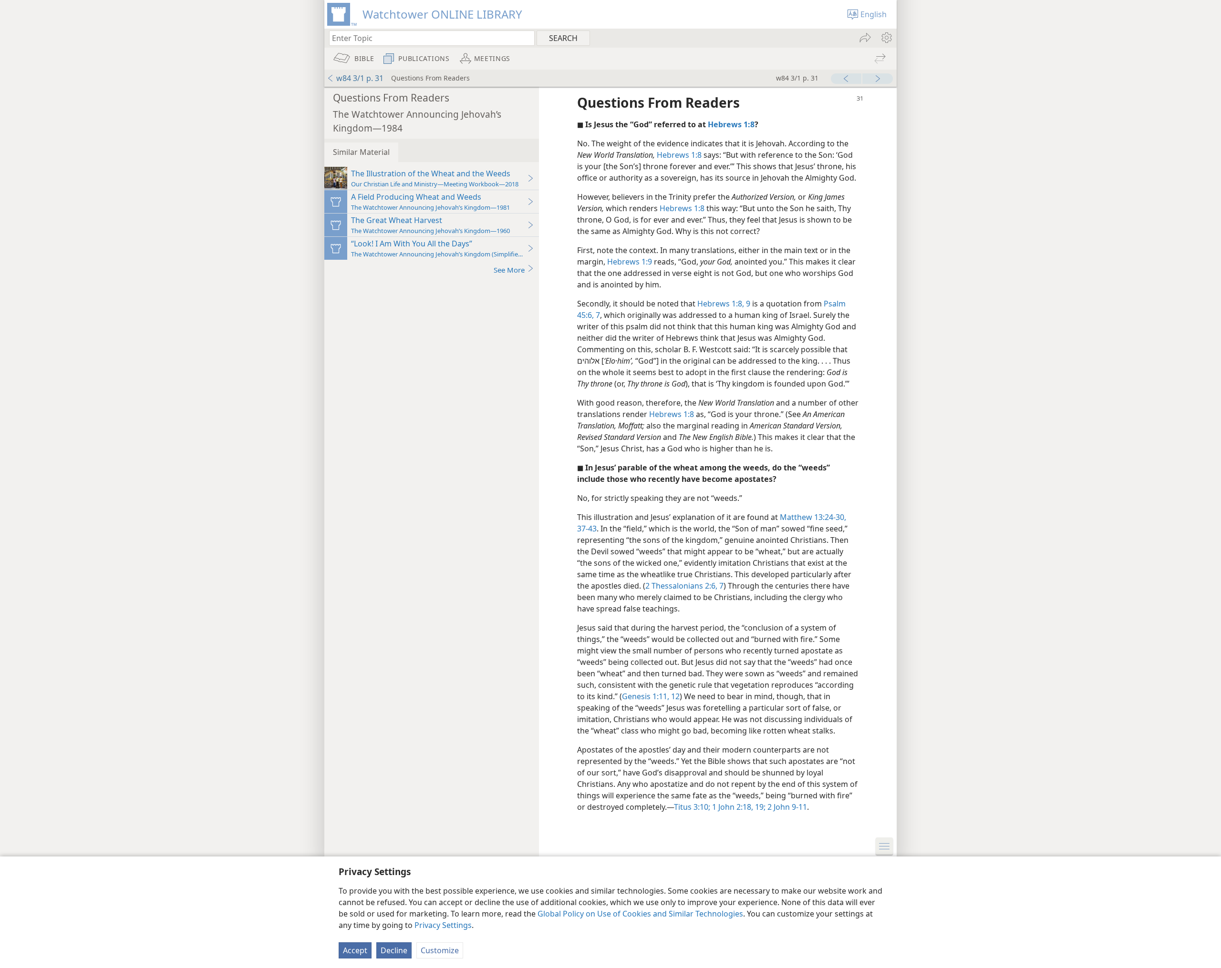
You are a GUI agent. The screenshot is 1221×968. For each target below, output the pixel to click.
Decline (394, 950)
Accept (355, 950)
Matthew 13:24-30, (813, 517)
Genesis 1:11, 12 (651, 696)
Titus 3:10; (692, 807)
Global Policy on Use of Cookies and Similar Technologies (640, 913)
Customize (440, 950)
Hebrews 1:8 (679, 155)
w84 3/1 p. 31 (359, 78)
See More (509, 270)
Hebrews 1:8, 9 (723, 303)
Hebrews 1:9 (629, 261)
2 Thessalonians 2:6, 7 (684, 586)
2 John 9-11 (786, 807)
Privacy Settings (443, 925)
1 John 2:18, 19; (738, 807)
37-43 (587, 528)
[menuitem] (886, 37)
